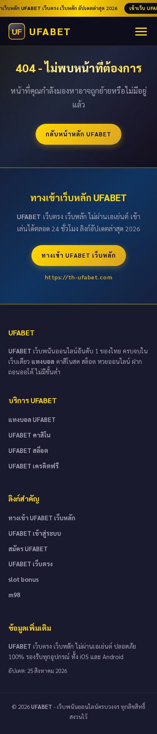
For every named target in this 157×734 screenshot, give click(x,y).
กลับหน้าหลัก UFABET (78, 134)
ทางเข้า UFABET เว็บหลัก (78, 255)
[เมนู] (141, 31)
